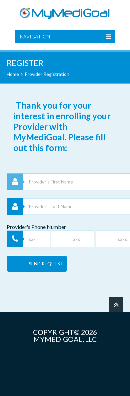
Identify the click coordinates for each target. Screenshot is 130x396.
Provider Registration (47, 74)
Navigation (35, 36)
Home (13, 74)
